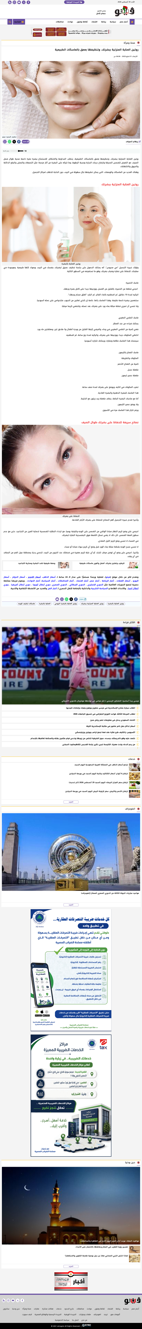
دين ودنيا (16, 1309)
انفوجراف (97, 1314)
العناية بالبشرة (44, 603)
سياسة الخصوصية (62, 1320)
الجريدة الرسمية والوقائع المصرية (48, 1314)
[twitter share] (14, 141)
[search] (9, 22)
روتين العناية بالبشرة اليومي (66, 603)
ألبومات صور (115, 1314)
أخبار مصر (124, 21)
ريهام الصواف (132, 141)
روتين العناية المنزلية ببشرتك (92, 603)
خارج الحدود (69, 1309)
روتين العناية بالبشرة (116, 603)
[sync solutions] (86, 1326)
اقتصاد (94, 21)
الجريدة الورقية (73, 2)
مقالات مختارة (47, 1309)
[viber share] (57, 599)
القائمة (18, 22)
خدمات (58, 1309)
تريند (106, 1314)
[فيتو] (125, 12)
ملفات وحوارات (85, 1314)
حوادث (70, 21)
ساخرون (6, 1309)
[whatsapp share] (9, 141)
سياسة (113, 21)
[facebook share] (19, 141)
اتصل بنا (75, 1320)
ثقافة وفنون (82, 21)
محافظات (60, 21)
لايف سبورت (27, 1314)
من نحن (84, 1320)
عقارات (36, 1309)
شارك (24, 141)
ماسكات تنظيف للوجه (26, 603)
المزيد (71, 802)
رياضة (103, 21)
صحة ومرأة (26, 1309)
